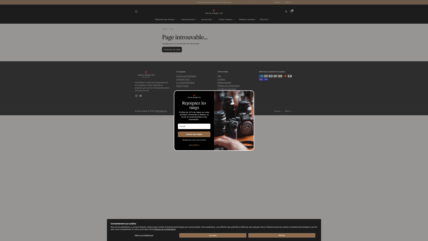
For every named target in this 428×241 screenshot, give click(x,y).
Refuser (282, 235)
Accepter (213, 235)
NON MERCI (194, 145)
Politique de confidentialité (164, 229)
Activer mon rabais (194, 134)
